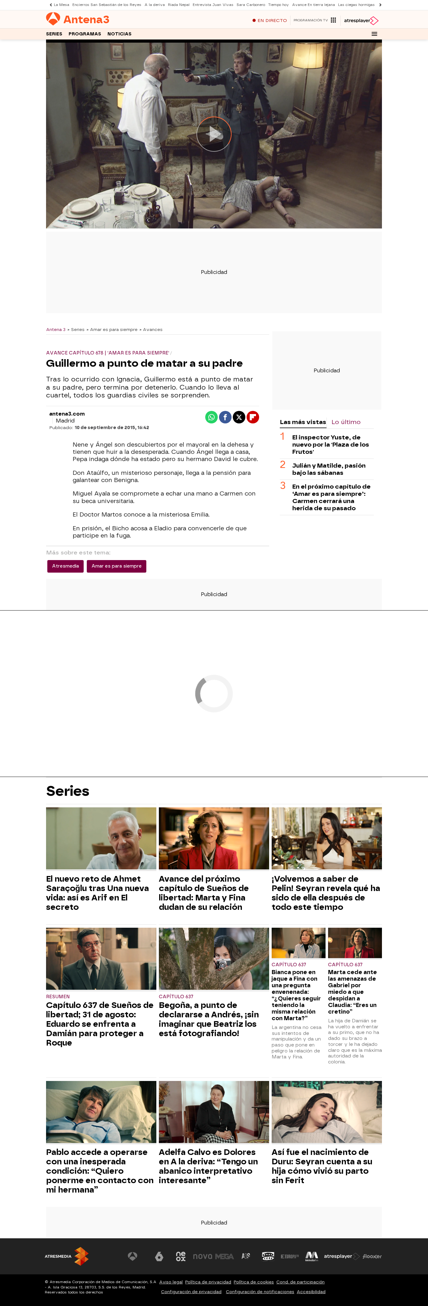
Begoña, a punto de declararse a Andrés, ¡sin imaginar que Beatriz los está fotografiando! (209, 1019)
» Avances (151, 329)
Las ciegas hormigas (356, 5)
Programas (85, 34)
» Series (76, 329)
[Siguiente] (379, 5)
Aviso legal (171, 1282)
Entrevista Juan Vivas (213, 5)
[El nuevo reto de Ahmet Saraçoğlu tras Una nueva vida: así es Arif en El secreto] (101, 839)
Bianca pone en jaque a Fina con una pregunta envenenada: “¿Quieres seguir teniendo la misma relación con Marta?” (296, 995)
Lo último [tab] (346, 422)
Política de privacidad (208, 1282)
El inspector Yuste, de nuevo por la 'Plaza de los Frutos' (330, 444)
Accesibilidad (311, 1291)
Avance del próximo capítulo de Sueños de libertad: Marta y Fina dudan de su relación (204, 893)
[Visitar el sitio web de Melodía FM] (311, 1256)
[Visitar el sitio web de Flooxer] (372, 1256)
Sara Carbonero (251, 5)
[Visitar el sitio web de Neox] (180, 1256)
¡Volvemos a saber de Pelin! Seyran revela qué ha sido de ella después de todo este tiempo (326, 893)
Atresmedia (65, 566)
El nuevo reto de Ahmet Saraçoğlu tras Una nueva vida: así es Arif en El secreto (97, 893)
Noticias (119, 34)
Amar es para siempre (116, 566)
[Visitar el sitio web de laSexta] (159, 1256)
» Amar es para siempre (112, 329)
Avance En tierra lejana (313, 5)
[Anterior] (49, 5)
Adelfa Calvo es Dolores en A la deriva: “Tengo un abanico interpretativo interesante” (208, 1166)
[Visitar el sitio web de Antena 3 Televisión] (137, 1256)
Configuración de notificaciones (260, 1291)
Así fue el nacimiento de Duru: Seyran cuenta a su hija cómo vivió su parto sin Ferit (322, 1166)
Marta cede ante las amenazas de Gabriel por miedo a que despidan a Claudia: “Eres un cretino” (352, 992)
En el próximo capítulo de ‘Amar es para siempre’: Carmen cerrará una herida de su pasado (331, 497)
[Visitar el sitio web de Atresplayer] (342, 1256)
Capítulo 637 (176, 996)
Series (54, 34)
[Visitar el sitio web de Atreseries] (246, 1256)
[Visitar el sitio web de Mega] (224, 1256)
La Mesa (61, 5)
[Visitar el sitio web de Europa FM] (289, 1256)
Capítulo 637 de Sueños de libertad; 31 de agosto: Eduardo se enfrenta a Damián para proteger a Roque (100, 1023)
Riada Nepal (179, 5)
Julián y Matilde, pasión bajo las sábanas (329, 469)
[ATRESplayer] (361, 21)
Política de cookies (254, 1282)
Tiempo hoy (278, 5)
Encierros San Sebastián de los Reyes (106, 5)
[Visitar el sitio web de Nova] (202, 1256)
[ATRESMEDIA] (67, 1256)
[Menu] (374, 34)
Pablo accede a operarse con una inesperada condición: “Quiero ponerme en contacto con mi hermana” (100, 1170)
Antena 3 (55, 329)
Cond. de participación (300, 1282)
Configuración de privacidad (191, 1291)
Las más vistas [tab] (303, 422)
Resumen (58, 996)
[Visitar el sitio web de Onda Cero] (268, 1256)
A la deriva (154, 5)
